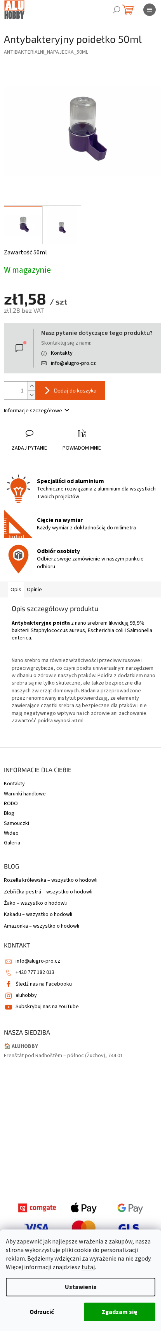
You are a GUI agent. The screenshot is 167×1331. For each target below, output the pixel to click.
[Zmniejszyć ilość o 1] (31, 395)
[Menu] (149, 10)
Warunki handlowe (25, 794)
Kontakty (62, 353)
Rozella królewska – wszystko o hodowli (50, 880)
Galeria (12, 843)
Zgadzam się (119, 1312)
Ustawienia (81, 1287)
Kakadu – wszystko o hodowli (38, 914)
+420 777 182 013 (35, 972)
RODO (11, 803)
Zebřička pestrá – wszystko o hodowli (48, 892)
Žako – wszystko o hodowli (35, 903)
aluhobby (26, 995)
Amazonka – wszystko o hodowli (41, 926)
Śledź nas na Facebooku (44, 984)
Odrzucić (42, 1312)
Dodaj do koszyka (75, 390)
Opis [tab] (15, 590)
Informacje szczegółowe (33, 411)
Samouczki (16, 823)
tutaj (88, 1267)
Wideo (11, 833)
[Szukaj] (116, 10)
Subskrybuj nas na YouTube (47, 1007)
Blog (9, 813)
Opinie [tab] (34, 590)
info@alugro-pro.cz (73, 363)
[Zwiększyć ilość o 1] (31, 386)
